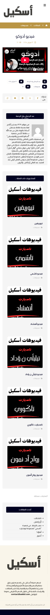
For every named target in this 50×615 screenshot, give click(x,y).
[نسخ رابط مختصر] (7, 98)
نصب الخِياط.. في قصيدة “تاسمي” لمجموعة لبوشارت (30, 526)
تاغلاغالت (37, 518)
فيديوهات (37, 86)
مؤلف (26, 118)
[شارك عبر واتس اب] (30, 98)
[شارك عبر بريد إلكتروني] (15, 98)
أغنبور (39, 536)
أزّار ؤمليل (37, 522)
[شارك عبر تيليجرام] (22, 98)
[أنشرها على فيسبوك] (37, 98)
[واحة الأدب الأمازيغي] (18, 11)
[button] (44, 5)
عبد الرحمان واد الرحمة (33, 81)
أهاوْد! (39, 532)
